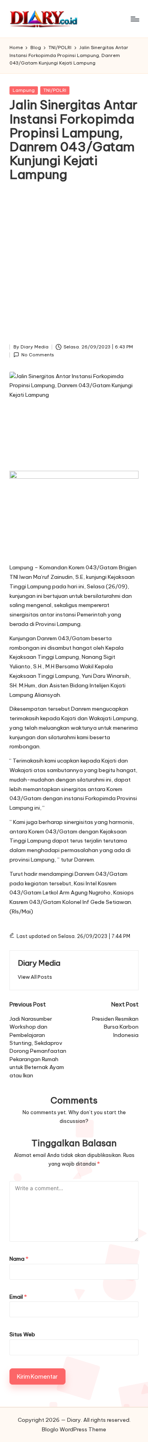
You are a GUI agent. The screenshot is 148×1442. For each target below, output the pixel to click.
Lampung (24, 90)
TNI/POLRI (54, 90)
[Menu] (135, 19)
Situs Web (22, 1334)
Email (18, 1296)
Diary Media (39, 963)
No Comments (37, 355)
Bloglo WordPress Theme (74, 1429)
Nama (18, 1258)
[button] (35, 977)
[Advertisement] (74, 264)
